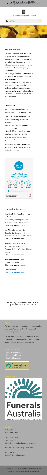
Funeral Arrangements (14, 352)
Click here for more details (16, 273)
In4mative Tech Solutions (31, 471)
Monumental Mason (13, 355)
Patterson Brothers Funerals (31, 469)
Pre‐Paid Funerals (13, 358)
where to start (10, 79)
